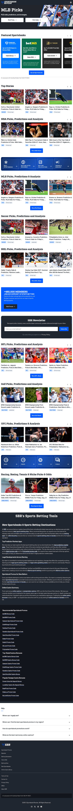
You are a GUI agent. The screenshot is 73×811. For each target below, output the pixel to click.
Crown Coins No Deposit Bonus (12, 681)
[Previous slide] (67, 86)
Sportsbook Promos (6, 750)
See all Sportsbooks (36, 72)
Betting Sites (4, 763)
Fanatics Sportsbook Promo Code (12, 631)
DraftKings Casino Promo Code (12, 667)
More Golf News (36, 415)
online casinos (16, 591)
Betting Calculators (6, 756)
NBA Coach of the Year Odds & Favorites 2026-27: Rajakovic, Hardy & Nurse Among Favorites (60, 141)
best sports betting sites (21, 531)
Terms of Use (4, 776)
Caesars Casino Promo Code (11, 663)
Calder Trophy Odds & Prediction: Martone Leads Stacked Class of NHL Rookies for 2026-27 (11, 271)
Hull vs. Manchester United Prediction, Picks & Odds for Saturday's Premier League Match (11, 108)
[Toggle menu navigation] (71, 2)
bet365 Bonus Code (8, 614)
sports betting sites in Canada (46, 535)
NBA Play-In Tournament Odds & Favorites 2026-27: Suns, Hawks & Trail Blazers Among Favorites (36, 141)
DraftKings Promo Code (9, 624)
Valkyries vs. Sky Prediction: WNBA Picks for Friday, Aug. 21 (60, 496)
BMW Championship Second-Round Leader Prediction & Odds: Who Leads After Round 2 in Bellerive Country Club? (12, 406)
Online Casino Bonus (6, 769)
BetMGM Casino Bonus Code (10, 660)
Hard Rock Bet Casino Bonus (11, 674)
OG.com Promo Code (8, 646)
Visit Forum (9, 306)
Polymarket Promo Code (9, 649)
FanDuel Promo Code (8, 628)
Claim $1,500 (51, 55)
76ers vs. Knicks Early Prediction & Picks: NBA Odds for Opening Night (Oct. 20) (11, 141)
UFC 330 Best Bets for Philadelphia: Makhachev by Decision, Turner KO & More (58, 446)
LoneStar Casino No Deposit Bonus (13, 685)
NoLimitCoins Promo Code (10, 695)
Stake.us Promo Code (9, 692)
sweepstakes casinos (29, 591)
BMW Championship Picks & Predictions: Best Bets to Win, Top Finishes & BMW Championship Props (59, 406)
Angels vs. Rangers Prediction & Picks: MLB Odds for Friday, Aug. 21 (36, 108)
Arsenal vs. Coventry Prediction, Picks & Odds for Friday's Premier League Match (36, 238)
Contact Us (4, 779)
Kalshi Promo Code (8, 642)
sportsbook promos (12, 580)
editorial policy (12, 535)
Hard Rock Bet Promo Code (10, 635)
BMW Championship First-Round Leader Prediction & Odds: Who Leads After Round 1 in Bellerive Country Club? (36, 406)
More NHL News (36, 281)
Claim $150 (30, 57)
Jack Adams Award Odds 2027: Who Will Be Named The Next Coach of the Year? (60, 271)
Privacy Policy (46, 334)
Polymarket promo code (30, 551)
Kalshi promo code (11, 551)
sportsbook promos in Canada (16, 582)
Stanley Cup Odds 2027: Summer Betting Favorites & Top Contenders (36, 271)
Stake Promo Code (8, 638)
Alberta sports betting (34, 570)
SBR (5, 529)
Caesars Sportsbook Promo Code (12, 621)
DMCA (2, 785)
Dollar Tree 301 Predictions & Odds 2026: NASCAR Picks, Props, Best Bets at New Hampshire (11, 496)
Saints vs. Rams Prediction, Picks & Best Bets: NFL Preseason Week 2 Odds (58, 366)
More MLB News (36, 208)
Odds (35, 20)
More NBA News (36, 150)
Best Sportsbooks (6, 766)
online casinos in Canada (56, 597)
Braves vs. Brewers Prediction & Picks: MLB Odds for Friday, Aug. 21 (60, 198)
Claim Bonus (10, 55)
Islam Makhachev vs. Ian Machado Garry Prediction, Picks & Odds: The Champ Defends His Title (36, 446)
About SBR (4, 789)
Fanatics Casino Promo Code (11, 670)
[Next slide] (70, 35)
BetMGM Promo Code (8, 617)
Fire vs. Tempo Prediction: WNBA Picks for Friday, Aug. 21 (36, 496)
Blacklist (3, 753)
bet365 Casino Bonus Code (10, 656)
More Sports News (36, 506)
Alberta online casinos (62, 570)
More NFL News (36, 376)
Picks (11, 20)
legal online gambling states (39, 562)
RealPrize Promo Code (9, 688)
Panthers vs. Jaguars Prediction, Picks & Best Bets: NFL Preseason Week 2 (11, 366)
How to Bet (4, 760)
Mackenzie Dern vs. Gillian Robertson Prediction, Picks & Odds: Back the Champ (11, 446)
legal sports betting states (19, 562)
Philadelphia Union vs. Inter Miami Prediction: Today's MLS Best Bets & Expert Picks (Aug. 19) (60, 238)
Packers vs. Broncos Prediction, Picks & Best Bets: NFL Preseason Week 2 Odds (36, 366)
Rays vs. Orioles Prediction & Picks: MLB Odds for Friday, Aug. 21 (59, 108)
